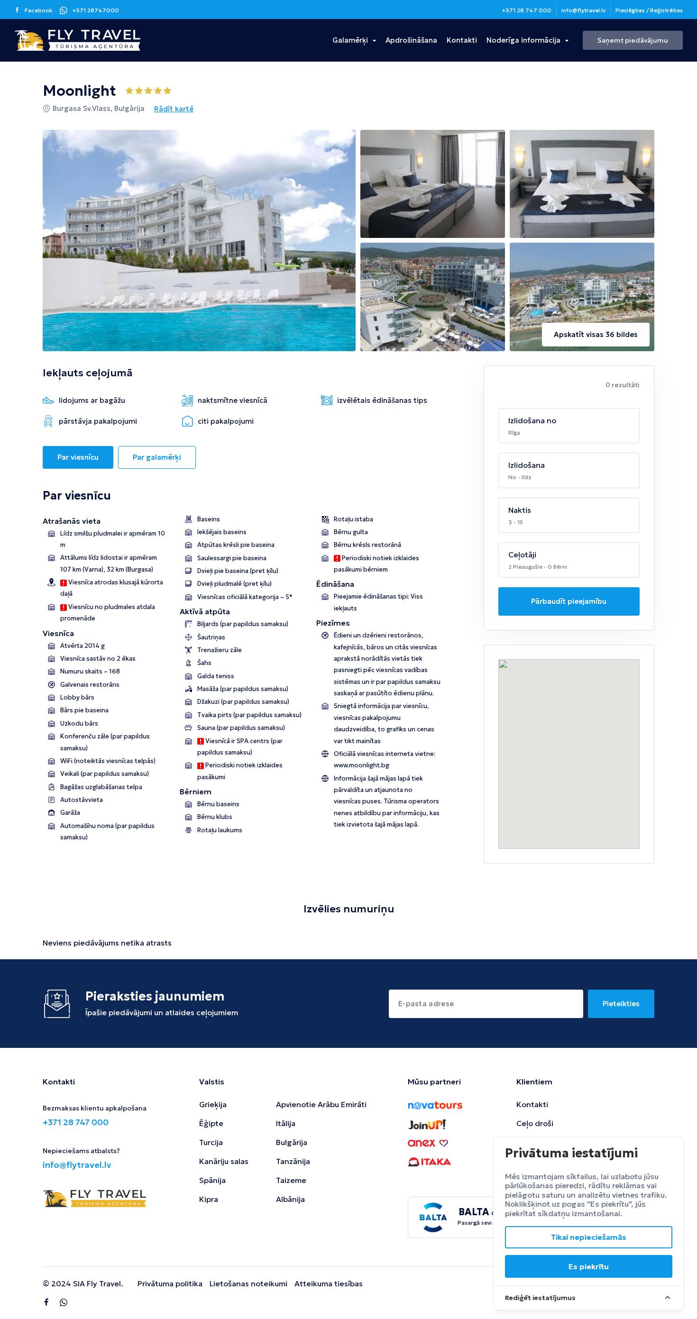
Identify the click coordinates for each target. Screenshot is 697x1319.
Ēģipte (211, 1123)
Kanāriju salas (223, 1161)
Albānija (290, 1199)
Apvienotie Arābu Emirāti (321, 1104)
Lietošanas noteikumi (248, 1283)
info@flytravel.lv (583, 10)
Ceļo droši (534, 1123)
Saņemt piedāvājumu (632, 40)
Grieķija (213, 1104)
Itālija (285, 1123)
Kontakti (462, 40)
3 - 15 (515, 522)
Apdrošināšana (411, 40)
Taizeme (291, 1180)
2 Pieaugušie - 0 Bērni (537, 566)
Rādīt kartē (173, 108)
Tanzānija (293, 1161)
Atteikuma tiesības (328, 1283)
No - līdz (520, 477)
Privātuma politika (170, 1283)
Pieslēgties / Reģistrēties (649, 10)
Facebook (39, 10)
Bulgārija (291, 1142)
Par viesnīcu (78, 457)
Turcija (211, 1142)
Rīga (514, 432)
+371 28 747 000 (526, 10)
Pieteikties (621, 1003)
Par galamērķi (157, 457)
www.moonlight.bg (361, 765)
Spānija (212, 1180)
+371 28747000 (95, 10)
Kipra (208, 1199)
